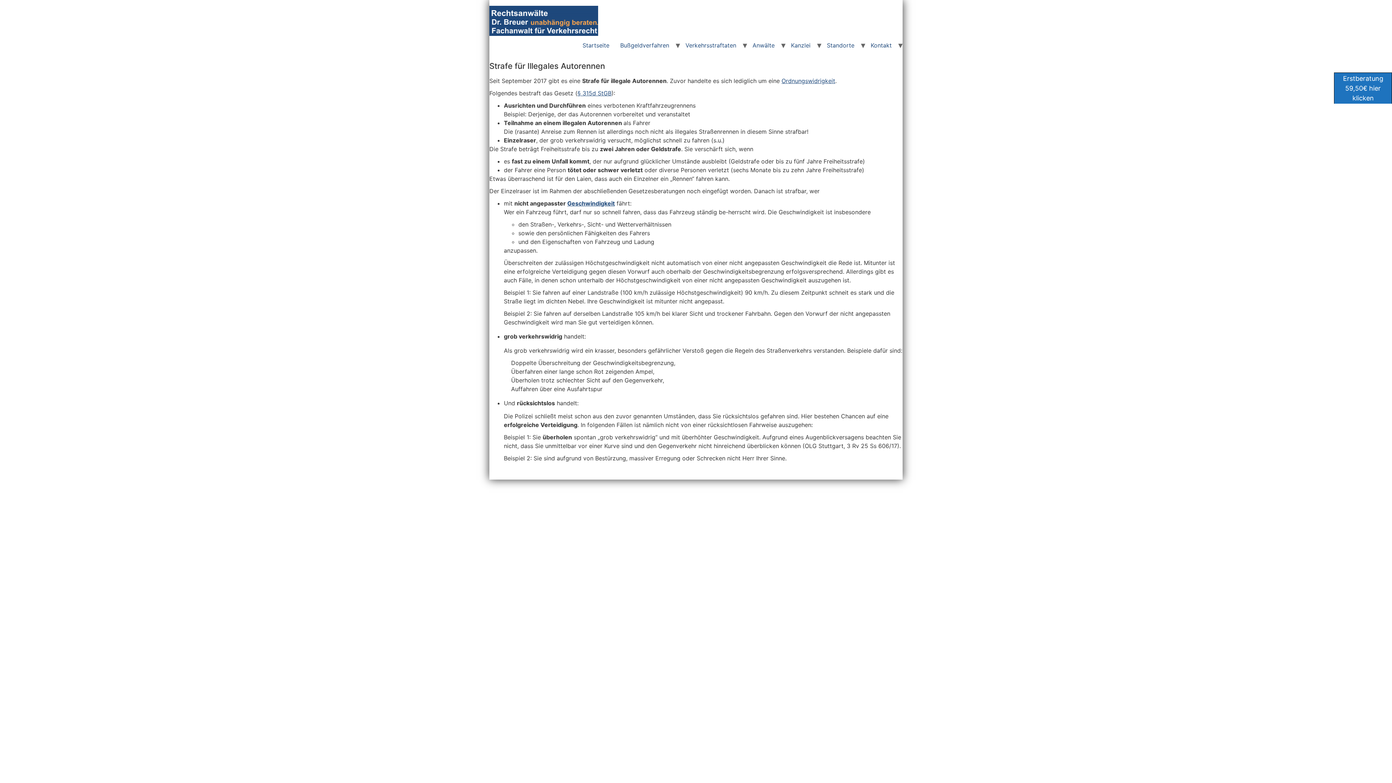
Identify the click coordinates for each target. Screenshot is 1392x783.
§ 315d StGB (594, 93)
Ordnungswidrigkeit (808, 80)
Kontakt (881, 45)
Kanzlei (801, 45)
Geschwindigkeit (591, 203)
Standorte (840, 45)
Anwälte (764, 45)
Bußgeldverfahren (644, 45)
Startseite (596, 45)
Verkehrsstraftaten (710, 45)
